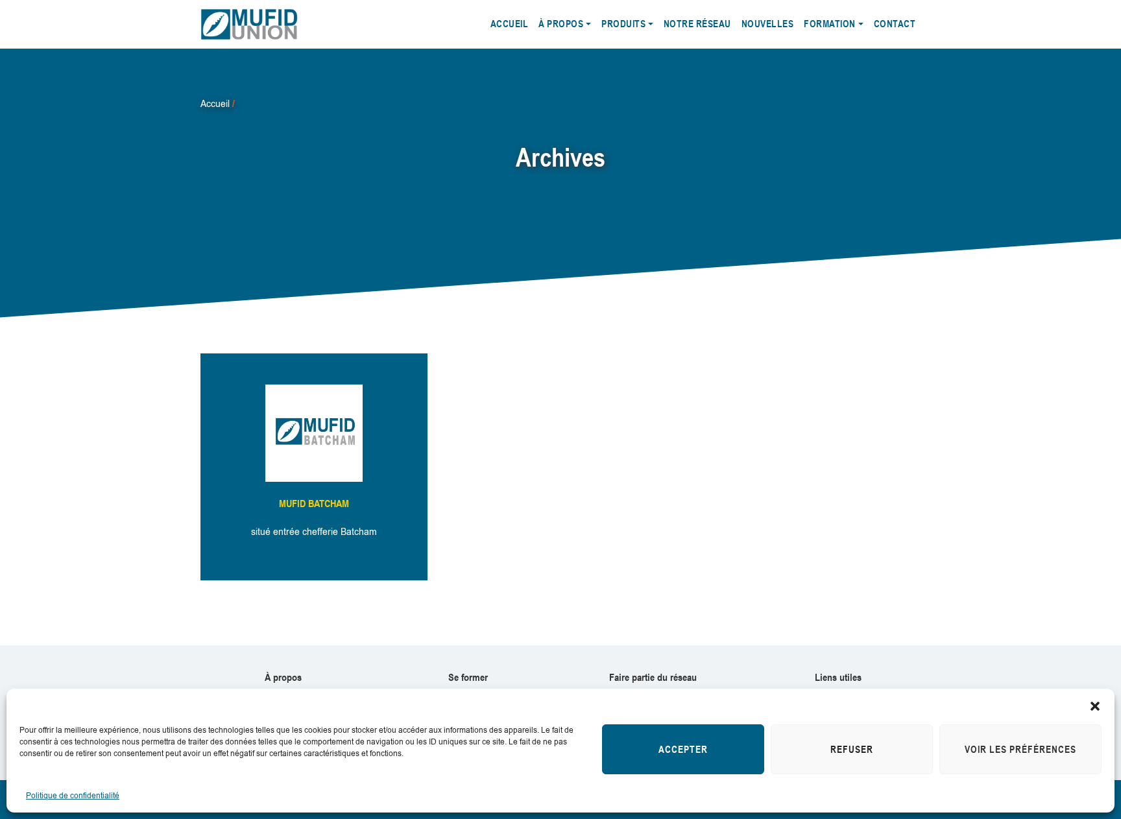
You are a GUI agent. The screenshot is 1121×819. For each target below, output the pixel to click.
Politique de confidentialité (72, 795)
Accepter (683, 749)
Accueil (215, 104)
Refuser (851, 749)
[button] (1095, 704)
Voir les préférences (1020, 749)
